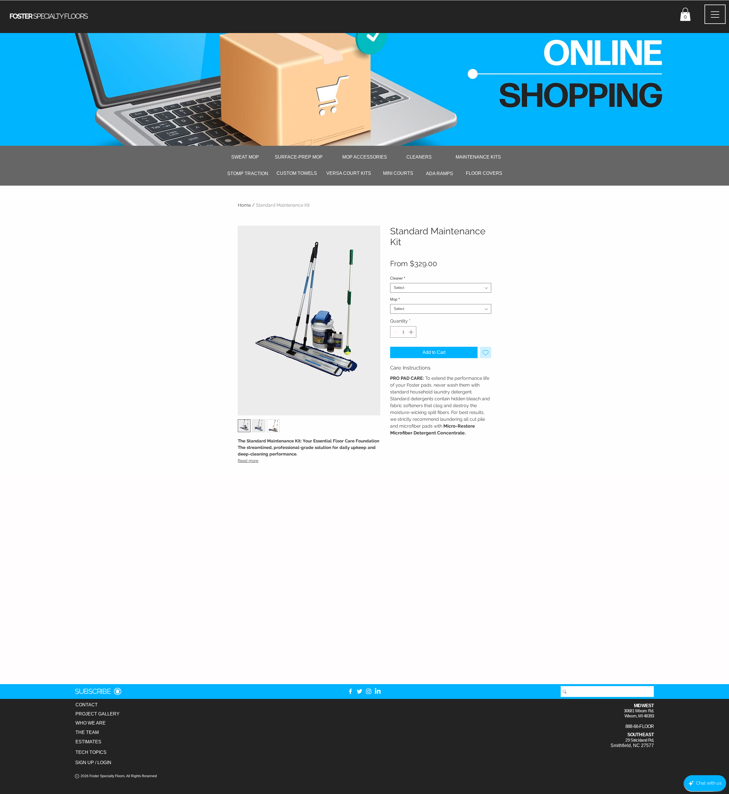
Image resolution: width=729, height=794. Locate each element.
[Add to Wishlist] (485, 352)
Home (244, 205)
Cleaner (397, 278)
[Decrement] (395, 332)
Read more (248, 460)
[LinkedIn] (377, 691)
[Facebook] (350, 691)
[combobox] (440, 288)
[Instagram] (368, 691)
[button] (685, 14)
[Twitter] (359, 691)
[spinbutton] (403, 332)
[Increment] (411, 332)
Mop (395, 299)
